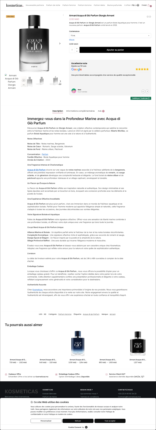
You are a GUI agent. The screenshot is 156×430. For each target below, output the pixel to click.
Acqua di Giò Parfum (36, 170)
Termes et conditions (89, 397)
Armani (112, 314)
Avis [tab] (101, 111)
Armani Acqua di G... (18, 360)
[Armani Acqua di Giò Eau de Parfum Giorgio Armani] (148, 16)
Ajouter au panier (115, 50)
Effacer (71, 40)
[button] (147, 5)
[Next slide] (59, 43)
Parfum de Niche (50, 397)
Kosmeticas (37, 289)
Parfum (45, 154)
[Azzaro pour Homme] (150, 16)
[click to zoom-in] (34, 43)
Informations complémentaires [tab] (80, 111)
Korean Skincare (49, 393)
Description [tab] (57, 111)
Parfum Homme (64, 314)
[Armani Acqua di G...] (18, 343)
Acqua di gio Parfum (91, 314)
